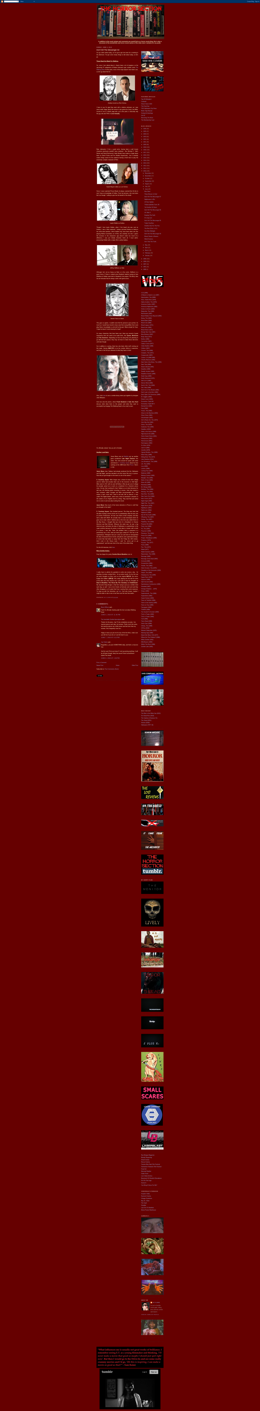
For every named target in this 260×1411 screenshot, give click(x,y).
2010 (145, 171)
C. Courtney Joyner (123, 463)
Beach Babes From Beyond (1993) (151, 316)
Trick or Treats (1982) (147, 614)
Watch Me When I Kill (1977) (149, 635)
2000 (145, 269)
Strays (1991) (145, 591)
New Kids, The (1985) (147, 494)
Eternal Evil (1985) (146, 406)
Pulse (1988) (145, 545)
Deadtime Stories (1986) (148, 373)
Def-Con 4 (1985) (146, 380)
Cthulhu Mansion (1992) (148, 360)
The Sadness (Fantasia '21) (149, 718)
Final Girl (143, 1169)
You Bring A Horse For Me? (149, 1185)
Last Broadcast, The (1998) (149, 461)
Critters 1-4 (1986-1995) (148, 357)
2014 (145, 160)
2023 (145, 136)
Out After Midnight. (149, 231)
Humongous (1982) (146, 443)
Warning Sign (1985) (147, 632)
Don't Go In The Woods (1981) (150, 390)
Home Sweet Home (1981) (149, 436)
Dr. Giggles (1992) (146, 397)
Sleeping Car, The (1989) (148, 575)
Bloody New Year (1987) (148, 332)
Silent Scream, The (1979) (149, 568)
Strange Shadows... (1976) (149, 589)
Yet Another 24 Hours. (150, 207)
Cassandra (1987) (146, 341)
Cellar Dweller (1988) (147, 346)
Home (117, 665)
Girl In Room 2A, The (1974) (149, 420)
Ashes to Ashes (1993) (148, 309)
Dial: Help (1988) (146, 387)
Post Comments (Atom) (112, 669)
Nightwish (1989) (146, 512)
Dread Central (145, 1159)
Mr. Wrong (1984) (146, 487)
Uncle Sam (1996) (146, 623)
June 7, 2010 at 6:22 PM (110, 637)
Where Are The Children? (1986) (150, 637)
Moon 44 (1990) (145, 482)
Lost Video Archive (146, 1176)
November (148, 176)
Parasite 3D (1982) (146, 524)
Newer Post (99, 665)
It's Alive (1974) (145, 445)
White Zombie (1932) (147, 639)
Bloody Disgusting (146, 1157)
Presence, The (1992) (147, 533)
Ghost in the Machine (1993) (149, 413)
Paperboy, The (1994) (147, 521)
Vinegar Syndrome (146, 1198)
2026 (145, 128)
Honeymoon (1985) (146, 438)
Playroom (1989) (146, 531)
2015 (145, 157)
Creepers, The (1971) (147, 353)
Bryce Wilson (105, 607)
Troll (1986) (144, 619)
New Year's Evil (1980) (147, 496)
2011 (145, 168)
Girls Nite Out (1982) (147, 422)
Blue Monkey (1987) (147, 334)
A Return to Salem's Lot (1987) (150, 295)
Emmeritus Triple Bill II (148, 404)
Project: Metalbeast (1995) (149, 538)
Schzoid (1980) (145, 561)
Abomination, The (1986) (148, 297)
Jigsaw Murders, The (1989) (149, 452)
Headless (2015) (146, 429)
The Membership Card (147, 120)
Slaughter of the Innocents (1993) (151, 570)
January (147, 255)
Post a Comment (101, 662)
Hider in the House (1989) (148, 431)
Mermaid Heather (146, 1171)
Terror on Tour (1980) (147, 605)
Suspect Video (145, 1193)
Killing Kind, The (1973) (148, 457)
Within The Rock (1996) (148, 644)
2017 (145, 152)
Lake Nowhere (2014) (147, 459)
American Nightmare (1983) (149, 306)
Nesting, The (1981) (147, 491)
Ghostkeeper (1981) (147, 417)
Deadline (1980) (145, 369)
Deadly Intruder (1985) (147, 371)
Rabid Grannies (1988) (147, 552)
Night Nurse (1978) (146, 505)
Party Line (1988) (146, 526)
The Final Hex (145, 106)
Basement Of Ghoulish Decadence (151, 1178)
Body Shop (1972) (146, 336)
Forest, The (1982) (146, 410)
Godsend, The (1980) (147, 427)
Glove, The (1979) (146, 424)
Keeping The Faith (149, 215)
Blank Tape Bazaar (146, 111)
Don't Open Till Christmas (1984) (150, 394)
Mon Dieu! (147, 191)
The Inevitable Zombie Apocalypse (111, 619)
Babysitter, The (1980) (147, 311)
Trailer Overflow (149, 223)
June (146, 189)
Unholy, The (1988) (146, 626)
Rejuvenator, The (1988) (148, 554)
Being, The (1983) (146, 318)
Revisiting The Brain (147, 117)
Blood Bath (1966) (146, 320)
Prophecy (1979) (146, 540)
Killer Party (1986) (146, 454)
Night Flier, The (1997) (147, 503)
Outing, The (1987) (146, 519)
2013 (145, 163)
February (148, 253)
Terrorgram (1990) (146, 607)
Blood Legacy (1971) (147, 325)
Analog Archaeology (147, 113)
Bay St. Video (145, 1200)
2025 (145, 131)
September (148, 181)
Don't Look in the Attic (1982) (149, 392)
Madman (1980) (145, 473)
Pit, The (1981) (145, 528)
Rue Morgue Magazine (147, 1155)
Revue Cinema (145, 1162)
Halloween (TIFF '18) (147, 725)
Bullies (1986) (145, 339)
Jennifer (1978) (145, 450)
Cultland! (143, 101)
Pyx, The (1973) (146, 547)
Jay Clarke (104, 642)
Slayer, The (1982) (146, 572)
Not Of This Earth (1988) (148, 515)
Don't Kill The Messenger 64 (152, 233)
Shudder (143, 1205)
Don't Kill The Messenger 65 (152, 220)
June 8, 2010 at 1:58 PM (110, 658)
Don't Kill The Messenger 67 (152, 196)
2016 (145, 155)
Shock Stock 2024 (146, 104)
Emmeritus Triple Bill (147, 401)
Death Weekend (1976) (148, 378)
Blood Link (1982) (146, 327)
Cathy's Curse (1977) (147, 343)
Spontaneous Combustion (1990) (150, 584)
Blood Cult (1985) (146, 322)
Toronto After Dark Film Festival (150, 1164)
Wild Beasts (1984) (146, 642)
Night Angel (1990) (146, 501)
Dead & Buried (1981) (147, 367)
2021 (145, 142)
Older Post (135, 665)
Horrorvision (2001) (146, 441)
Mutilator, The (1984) (147, 489)
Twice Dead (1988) (146, 621)
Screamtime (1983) (146, 563)
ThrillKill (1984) (145, 609)
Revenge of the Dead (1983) (149, 558)
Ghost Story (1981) (146, 415)
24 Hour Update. (149, 202)
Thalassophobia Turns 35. (152, 204)
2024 (145, 134)
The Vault (144, 1203)
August (147, 184)
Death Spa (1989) (146, 376)
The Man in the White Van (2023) (150, 713)
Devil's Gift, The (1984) (148, 385)
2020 (145, 144)
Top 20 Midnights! (146, 99)
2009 (145, 259)
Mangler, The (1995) (147, 478)
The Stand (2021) (146, 720)
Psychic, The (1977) (147, 542)
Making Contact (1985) (147, 475)
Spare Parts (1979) (146, 577)
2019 (145, 147)
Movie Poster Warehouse (148, 1210)
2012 (145, 165)
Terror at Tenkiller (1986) (148, 600)
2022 (145, 139)
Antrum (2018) (145, 722)
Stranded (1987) (146, 586)
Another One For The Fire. (152, 226)
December (148, 173)
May (146, 245)
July (146, 186)
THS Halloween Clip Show (149, 108)
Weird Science (148, 239)
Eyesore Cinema (146, 1196)
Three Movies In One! (150, 194)
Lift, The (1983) (145, 464)
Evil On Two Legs (146, 1180)
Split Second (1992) (147, 582)
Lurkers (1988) (145, 468)
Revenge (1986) (145, 556)
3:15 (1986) (144, 293)
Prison (132, 465)
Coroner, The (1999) (147, 350)
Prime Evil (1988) (146, 535)
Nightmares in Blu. (149, 199)
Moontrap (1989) (146, 484)
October (147, 178)
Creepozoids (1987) (147, 355)
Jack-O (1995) (145, 447)
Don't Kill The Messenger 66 (152, 210)
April (146, 247)
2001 (145, 266)
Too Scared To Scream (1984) (150, 612)
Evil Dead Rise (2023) (147, 715)
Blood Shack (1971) (147, 330)
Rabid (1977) (145, 549)
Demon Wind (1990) (147, 383)
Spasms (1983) (145, 579)
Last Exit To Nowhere (147, 1207)
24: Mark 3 (147, 212)
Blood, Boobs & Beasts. (151, 236)
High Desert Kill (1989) (147, 434)
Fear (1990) (144, 408)
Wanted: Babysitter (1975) (149, 630)
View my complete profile (150, 1314)
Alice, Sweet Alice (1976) (148, 299)
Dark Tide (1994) (146, 364)
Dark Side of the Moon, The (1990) (151, 362)
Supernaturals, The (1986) (148, 593)
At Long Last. (148, 218)
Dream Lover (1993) (147, 399)
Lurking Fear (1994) (147, 471)
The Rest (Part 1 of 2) (150, 228)
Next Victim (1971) (146, 498)
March (147, 250)
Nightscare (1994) (146, 510)
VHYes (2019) (145, 628)
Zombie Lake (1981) (147, 646)
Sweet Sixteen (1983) (147, 598)
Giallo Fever (144, 1173)
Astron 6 (143, 1183)
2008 (145, 261)
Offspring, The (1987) (147, 517)
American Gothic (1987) (148, 304)
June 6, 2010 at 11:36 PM (110, 614)
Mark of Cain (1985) (147, 480)
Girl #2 (143, 115)
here (104, 395)
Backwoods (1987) (146, 313)
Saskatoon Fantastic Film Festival (151, 1166)
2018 (145, 150)
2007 (145, 264)
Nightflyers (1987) (146, 508)
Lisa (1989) (144, 466)
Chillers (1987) (145, 348)
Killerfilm (126, 456)
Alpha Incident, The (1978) (149, 302)
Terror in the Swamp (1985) (149, 602)
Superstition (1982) (146, 595)
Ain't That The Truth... (150, 241)
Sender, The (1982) (146, 565)
